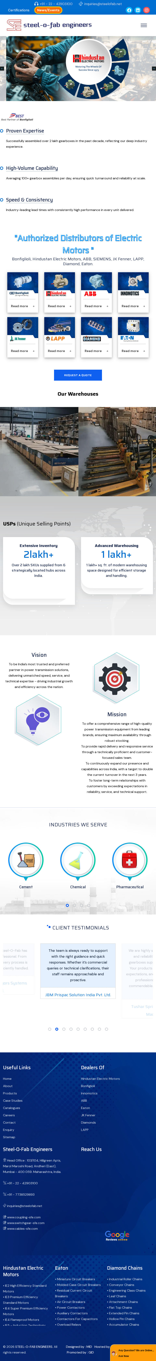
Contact (9, 1122)
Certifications (18, 10)
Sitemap (9, 1137)
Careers (9, 1115)
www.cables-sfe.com (22, 1228)
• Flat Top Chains (119, 1307)
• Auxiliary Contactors (71, 1313)
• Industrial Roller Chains (124, 1279)
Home (7, 1079)
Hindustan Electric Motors (100, 1079)
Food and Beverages (130, 887)
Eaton (85, 1108)
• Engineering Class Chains (126, 1290)
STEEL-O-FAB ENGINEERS (33, 1347)
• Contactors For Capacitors (76, 1319)
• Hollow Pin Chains (121, 1319)
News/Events (48, 10)
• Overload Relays (68, 1324)
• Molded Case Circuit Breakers (78, 1285)
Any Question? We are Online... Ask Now (136, 1353)
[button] (67, 905)
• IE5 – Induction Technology (24, 1325)
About (8, 1086)
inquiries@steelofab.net (103, 4)
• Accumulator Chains (123, 1324)
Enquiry (8, 1130)
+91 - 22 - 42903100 (56, 4)
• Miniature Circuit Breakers (75, 1279)
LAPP (85, 1130)
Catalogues (11, 1108)
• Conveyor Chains (120, 1285)
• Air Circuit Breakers (70, 1302)
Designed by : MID (79, 1347)
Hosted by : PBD (106, 1347)
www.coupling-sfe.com (24, 1217)
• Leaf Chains (116, 1296)
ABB (84, 1100)
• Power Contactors (70, 1307)
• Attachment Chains (122, 1302)
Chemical (26, 887)
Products (10, 1093)
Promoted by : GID (80, 1352)
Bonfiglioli (88, 1086)
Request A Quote (78, 375)
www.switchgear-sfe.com (25, 1223)
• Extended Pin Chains (123, 1313)
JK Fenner (88, 1115)
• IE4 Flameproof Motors (21, 1320)
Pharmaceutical (78, 887)
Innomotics (89, 1093)
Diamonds (88, 1122)
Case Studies (13, 1100)
